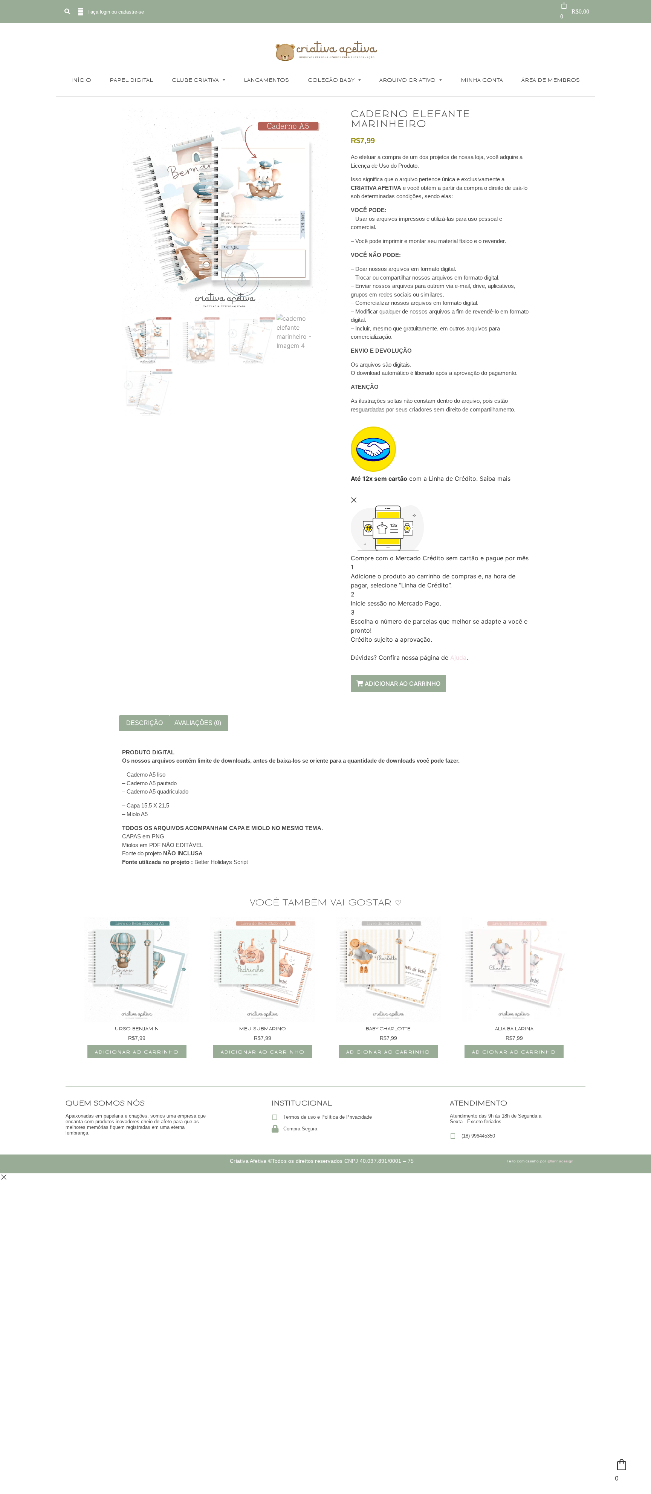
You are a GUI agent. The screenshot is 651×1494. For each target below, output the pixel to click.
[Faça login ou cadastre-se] (81, 12)
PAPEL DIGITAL (131, 80)
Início (81, 80)
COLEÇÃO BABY (331, 80)
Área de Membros (550, 80)
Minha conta (482, 80)
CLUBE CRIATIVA (195, 80)
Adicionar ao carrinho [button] (137, 1051)
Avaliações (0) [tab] (197, 723)
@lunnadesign (560, 1161)
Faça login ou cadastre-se (115, 12)
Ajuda (458, 657)
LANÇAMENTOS (266, 80)
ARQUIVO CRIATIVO (407, 80)
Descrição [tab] (144, 723)
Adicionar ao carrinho (401, 683)
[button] (67, 11)
